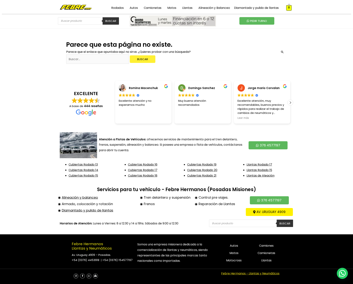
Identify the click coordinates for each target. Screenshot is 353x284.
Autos (134, 8)
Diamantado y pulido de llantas (256, 8)
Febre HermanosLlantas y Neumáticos (92, 246)
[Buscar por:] (98, 59)
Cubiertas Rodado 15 (83, 175)
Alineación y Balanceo (214, 8)
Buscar (110, 21)
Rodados (117, 8)
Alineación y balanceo (80, 197)
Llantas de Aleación (260, 175)
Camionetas (152, 8)
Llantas (187, 8)
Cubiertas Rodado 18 (142, 175)
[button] (118, 8)
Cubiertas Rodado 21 (201, 175)
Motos (171, 8)
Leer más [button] (243, 118)
